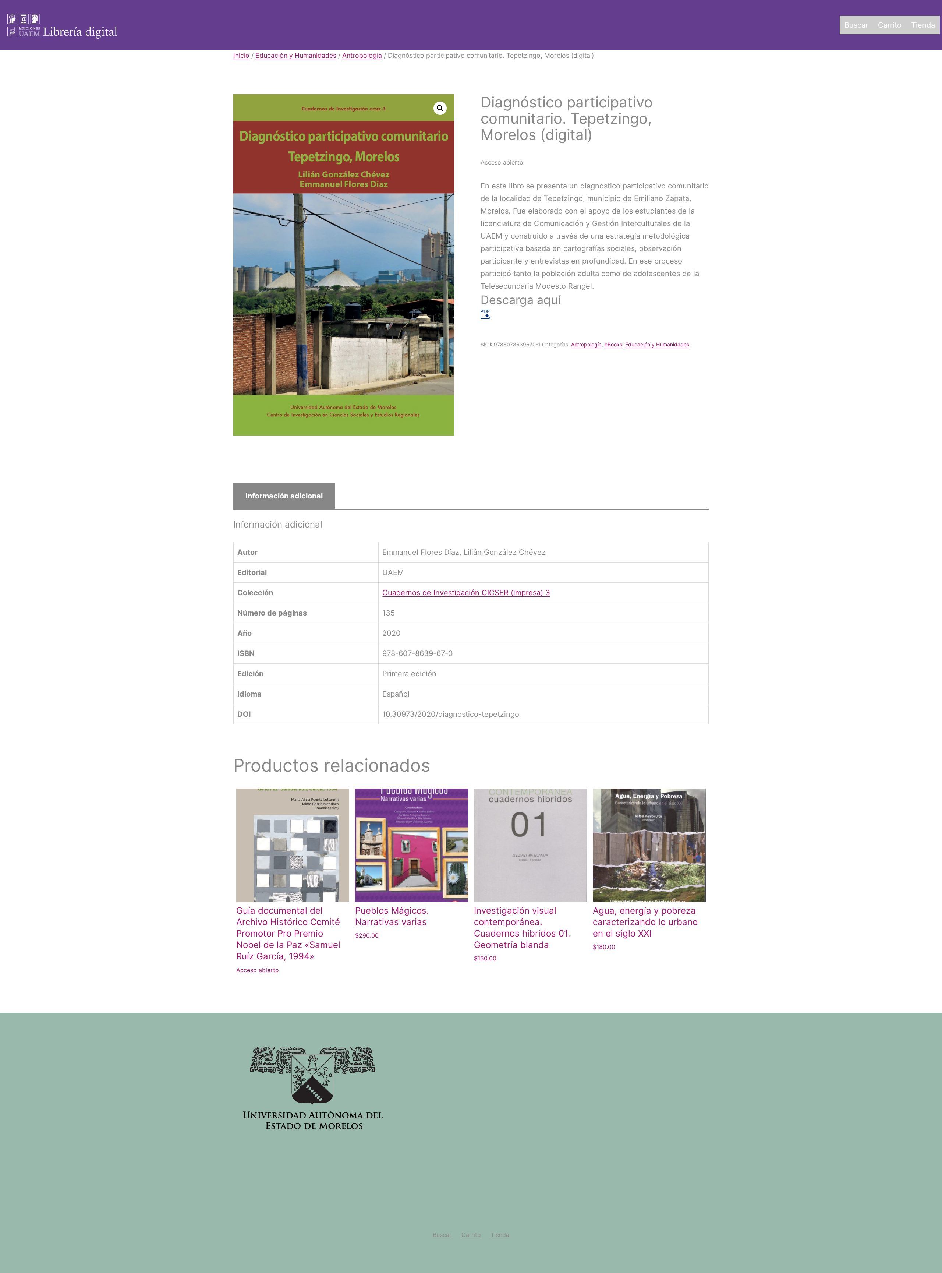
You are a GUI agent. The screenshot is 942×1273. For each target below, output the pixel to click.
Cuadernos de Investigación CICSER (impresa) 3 (466, 592)
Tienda (923, 25)
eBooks (613, 344)
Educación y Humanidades (295, 55)
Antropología (362, 55)
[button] (440, 108)
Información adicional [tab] (284, 495)
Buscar (856, 25)
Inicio (241, 55)
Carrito (890, 25)
